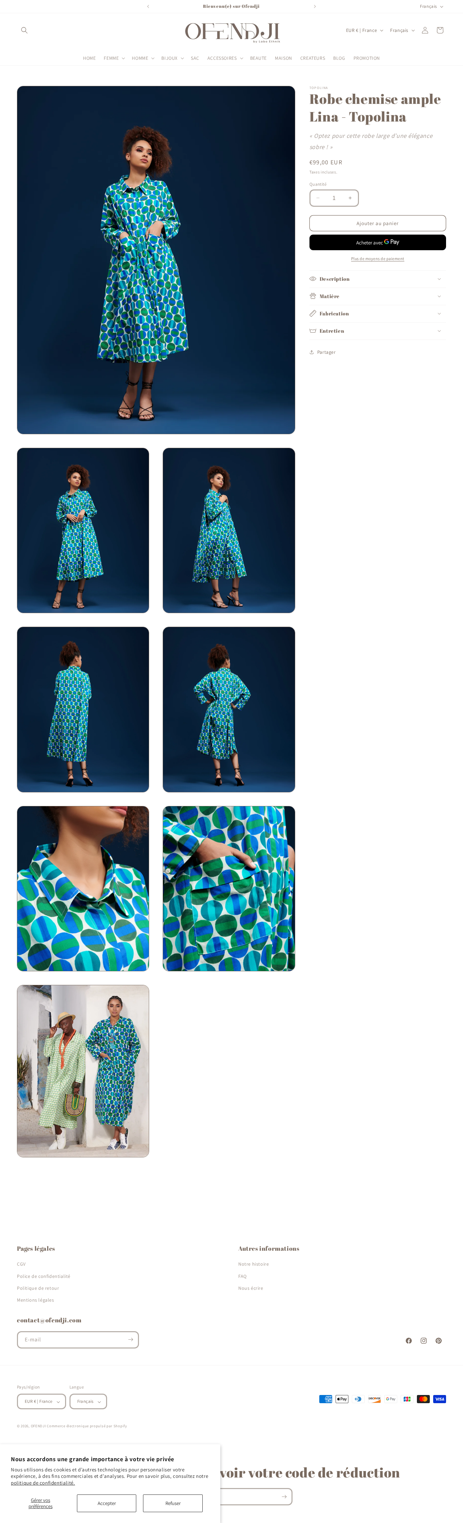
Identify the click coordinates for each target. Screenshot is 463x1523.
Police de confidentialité (44, 1276)
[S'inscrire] (130, 1339)
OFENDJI (38, 1426)
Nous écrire (250, 1288)
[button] (24, 30)
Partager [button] (326, 352)
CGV (21, 1264)
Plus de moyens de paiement (377, 258)
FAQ (242, 1276)
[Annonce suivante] (314, 6)
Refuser (173, 1503)
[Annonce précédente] (148, 6)
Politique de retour (38, 1288)
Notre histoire (253, 1264)
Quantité (317, 184)
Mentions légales (35, 1300)
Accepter (107, 1503)
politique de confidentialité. (43, 1483)
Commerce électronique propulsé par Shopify (87, 1426)
